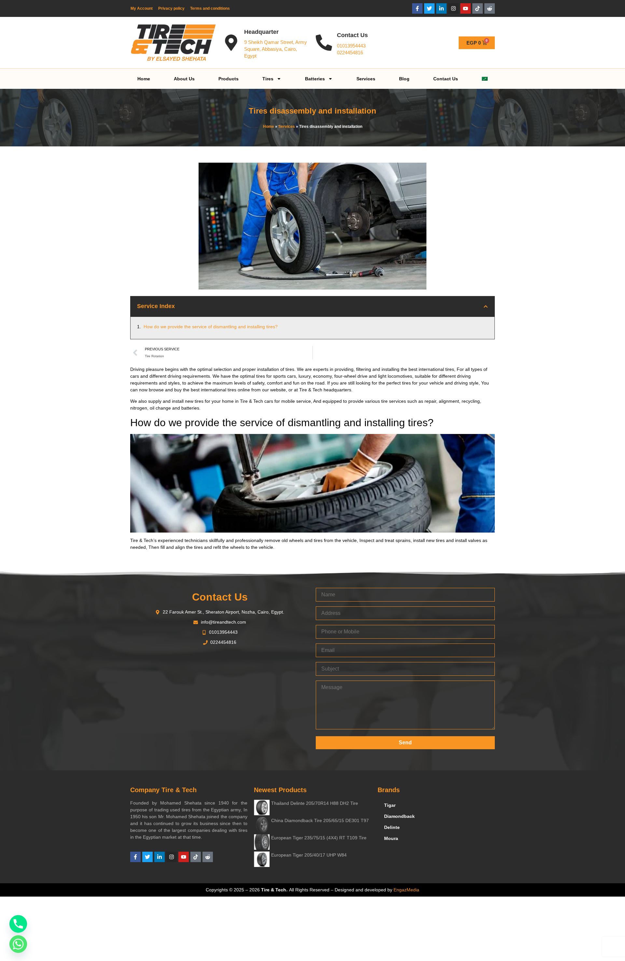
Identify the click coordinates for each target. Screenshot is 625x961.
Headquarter (261, 32)
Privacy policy (171, 8)
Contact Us (352, 35)
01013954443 (351, 45)
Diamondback (399, 816)
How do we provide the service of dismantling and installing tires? (211, 326)
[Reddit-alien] (489, 8)
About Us (184, 78)
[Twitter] (429, 8)
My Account (142, 8)
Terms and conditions (210, 8)
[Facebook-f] (417, 8)
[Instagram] (453, 8)
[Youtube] (465, 8)
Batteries (315, 78)
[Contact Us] (324, 42)
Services (365, 78)
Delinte (392, 827)
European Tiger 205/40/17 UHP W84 (309, 855)
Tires (267, 78)
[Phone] (18, 924)
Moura (391, 838)
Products (228, 78)
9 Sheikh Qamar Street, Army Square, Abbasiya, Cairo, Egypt (275, 49)
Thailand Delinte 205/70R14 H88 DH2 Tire (314, 803)
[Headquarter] (231, 42)
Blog (404, 78)
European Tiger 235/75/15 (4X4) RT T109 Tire (319, 837)
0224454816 (350, 52)
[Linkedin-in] (441, 8)
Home (143, 78)
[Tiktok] (477, 8)
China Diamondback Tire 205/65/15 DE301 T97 (320, 820)
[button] (485, 306)
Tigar (390, 805)
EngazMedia (406, 889)
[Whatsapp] (18, 944)
